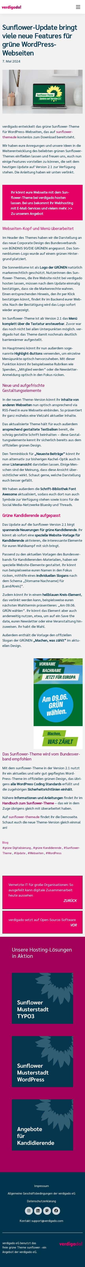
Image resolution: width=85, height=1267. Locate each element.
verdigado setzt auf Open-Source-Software (42, 922)
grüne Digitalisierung (18, 847)
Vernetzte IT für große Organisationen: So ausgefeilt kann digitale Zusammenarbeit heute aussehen (42, 892)
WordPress (54, 853)
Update (21, 853)
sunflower (33, 1247)
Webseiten (36, 853)
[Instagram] (29, 1211)
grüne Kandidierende (48, 847)
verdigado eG (27, 1252)
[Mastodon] (47, 1211)
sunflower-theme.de (24, 816)
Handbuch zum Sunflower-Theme (28, 803)
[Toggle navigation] (78, 7)
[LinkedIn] (38, 1211)
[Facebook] (56, 1211)
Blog (5, 842)
